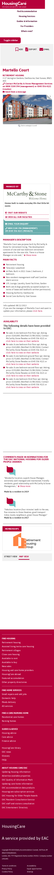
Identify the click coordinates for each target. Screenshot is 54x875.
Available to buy (9, 662)
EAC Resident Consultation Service (18, 799)
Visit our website (17, 213)
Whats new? (27, 31)
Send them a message (15, 92)
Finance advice (9, 741)
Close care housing (11, 654)
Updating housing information (16, 772)
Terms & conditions (9, 866)
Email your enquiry (17, 224)
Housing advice (9, 733)
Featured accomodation (13, 678)
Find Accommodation (27, 11)
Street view (10, 556)
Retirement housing (11, 642)
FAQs (4, 760)
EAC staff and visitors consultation (18, 803)
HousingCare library (11, 748)
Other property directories (14, 682)
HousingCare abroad (11, 674)
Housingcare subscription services (18, 792)
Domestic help (9, 698)
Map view (24, 556)
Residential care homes (13, 717)
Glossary (6, 756)
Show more (30, 255)
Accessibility (31, 866)
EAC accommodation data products (18, 788)
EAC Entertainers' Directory (15, 807)
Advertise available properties (16, 776)
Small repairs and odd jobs (14, 694)
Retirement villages (11, 650)
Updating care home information (17, 784)
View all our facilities (19, 217)
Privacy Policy (7, 869)
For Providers (27, 26)
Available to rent (10, 658)
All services (7, 706)
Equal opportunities (34, 869)
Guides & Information (27, 21)
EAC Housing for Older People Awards (20, 796)
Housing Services (27, 16)
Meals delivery (9, 702)
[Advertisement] (27, 155)
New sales (6, 666)
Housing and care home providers (18, 670)
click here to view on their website (22, 341)
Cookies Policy (7, 872)
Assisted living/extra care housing (18, 646)
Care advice (7, 737)
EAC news (6, 752)
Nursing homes (9, 721)
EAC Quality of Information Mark (17, 780)
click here (37, 311)
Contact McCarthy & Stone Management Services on (27, 86)
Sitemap (30, 872)
